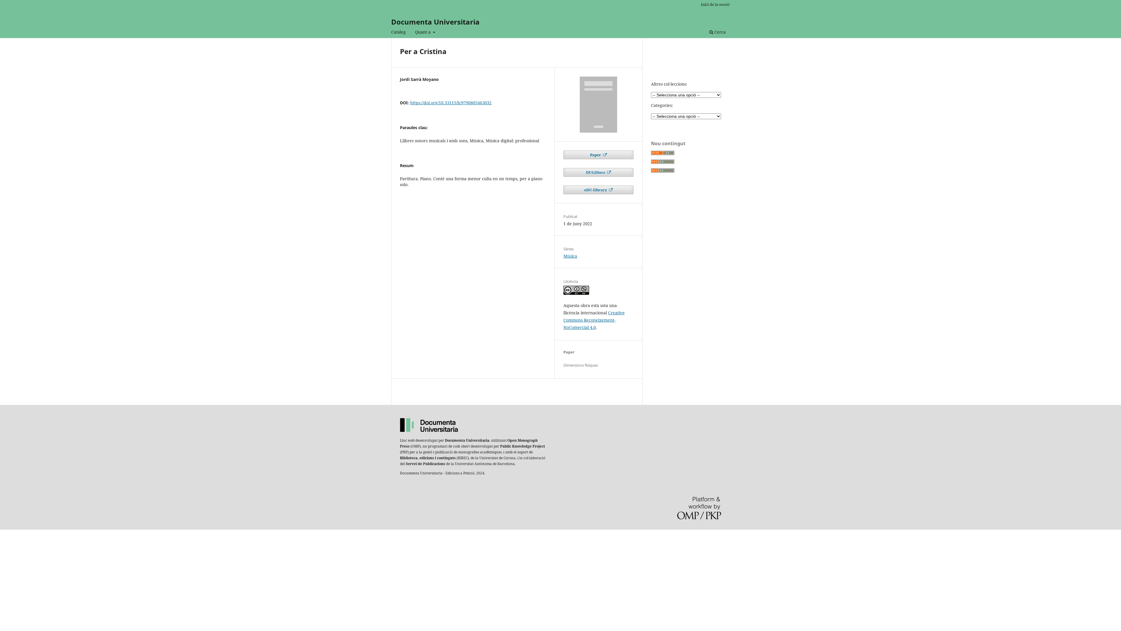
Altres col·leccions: (669, 84)
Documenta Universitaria (435, 22)
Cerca (719, 32)
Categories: (662, 105)
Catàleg (398, 32)
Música (570, 256)
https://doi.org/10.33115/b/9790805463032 (451, 102)
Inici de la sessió (715, 4)
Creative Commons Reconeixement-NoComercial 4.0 (594, 320)
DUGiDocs (596, 172)
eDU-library (596, 190)
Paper (596, 154)
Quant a (423, 32)
